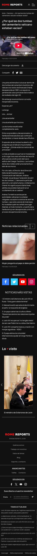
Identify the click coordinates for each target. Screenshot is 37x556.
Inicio (4, 13)
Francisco (10, 13)
